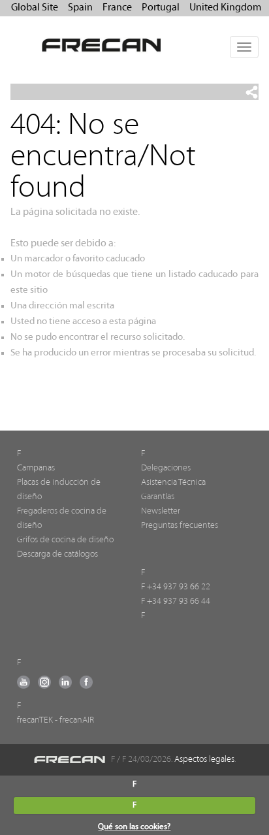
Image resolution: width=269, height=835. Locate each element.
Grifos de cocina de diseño (65, 540)
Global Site (34, 8)
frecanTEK (35, 720)
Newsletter (160, 511)
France (117, 8)
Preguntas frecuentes (179, 526)
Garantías (157, 497)
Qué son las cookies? (134, 827)
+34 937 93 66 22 (178, 587)
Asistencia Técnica (173, 482)
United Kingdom (225, 8)
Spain (80, 8)
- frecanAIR (74, 720)
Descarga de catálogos (57, 554)
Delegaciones (166, 468)
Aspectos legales (204, 759)
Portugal (161, 8)
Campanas (36, 468)
